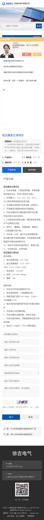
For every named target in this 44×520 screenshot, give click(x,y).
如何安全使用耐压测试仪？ (14, 67)
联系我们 (32, 170)
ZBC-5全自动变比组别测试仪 (21, 434)
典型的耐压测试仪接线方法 (14, 61)
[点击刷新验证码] (22, 402)
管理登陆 (30, 516)
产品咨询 (12, 170)
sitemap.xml (34, 513)
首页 (13, 81)
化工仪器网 (20, 516)
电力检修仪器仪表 (33, 81)
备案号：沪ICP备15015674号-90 (15, 513)
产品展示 (20, 81)
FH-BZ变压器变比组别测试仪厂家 (23, 429)
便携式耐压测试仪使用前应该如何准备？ (19, 72)
